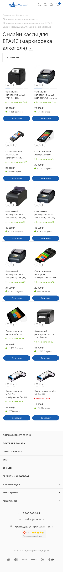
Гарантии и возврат (16, 476)
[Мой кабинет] (51, 5)
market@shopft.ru (34, 519)
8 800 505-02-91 (32, 513)
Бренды (7, 467)
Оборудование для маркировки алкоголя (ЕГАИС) (27, 22)
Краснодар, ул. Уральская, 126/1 (34, 526)
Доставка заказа (14, 443)
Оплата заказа (12, 451)
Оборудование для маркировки (19, 19)
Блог (6, 459)
